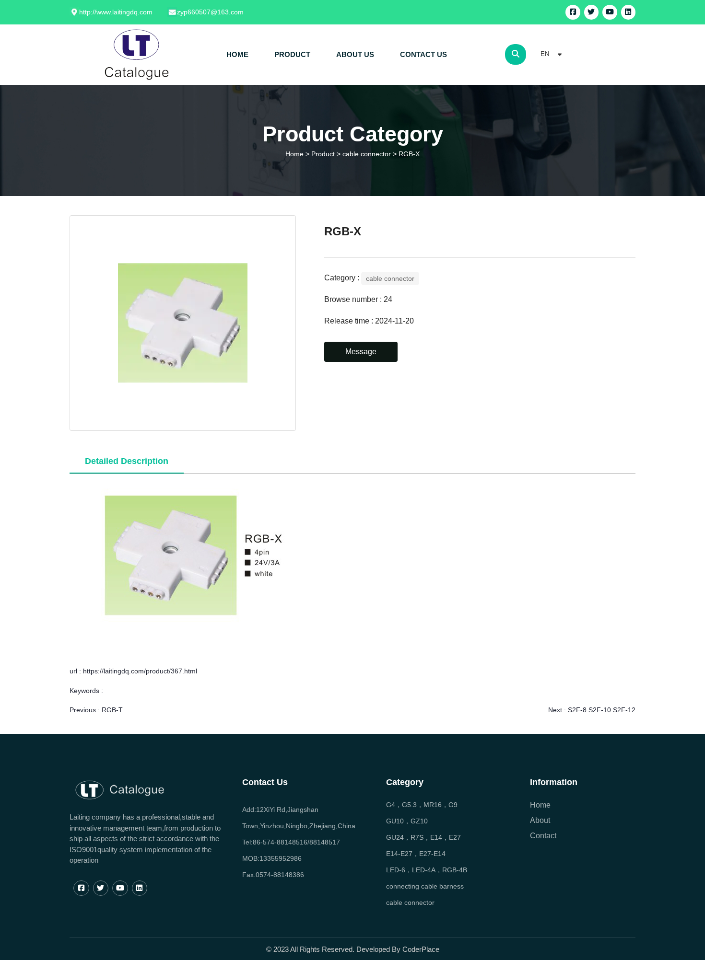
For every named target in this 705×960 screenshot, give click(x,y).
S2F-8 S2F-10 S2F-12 (601, 710)
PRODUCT (292, 54)
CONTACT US (423, 54)
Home (295, 154)
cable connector (366, 154)
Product (323, 154)
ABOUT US (355, 54)
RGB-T (112, 710)
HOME (237, 54)
